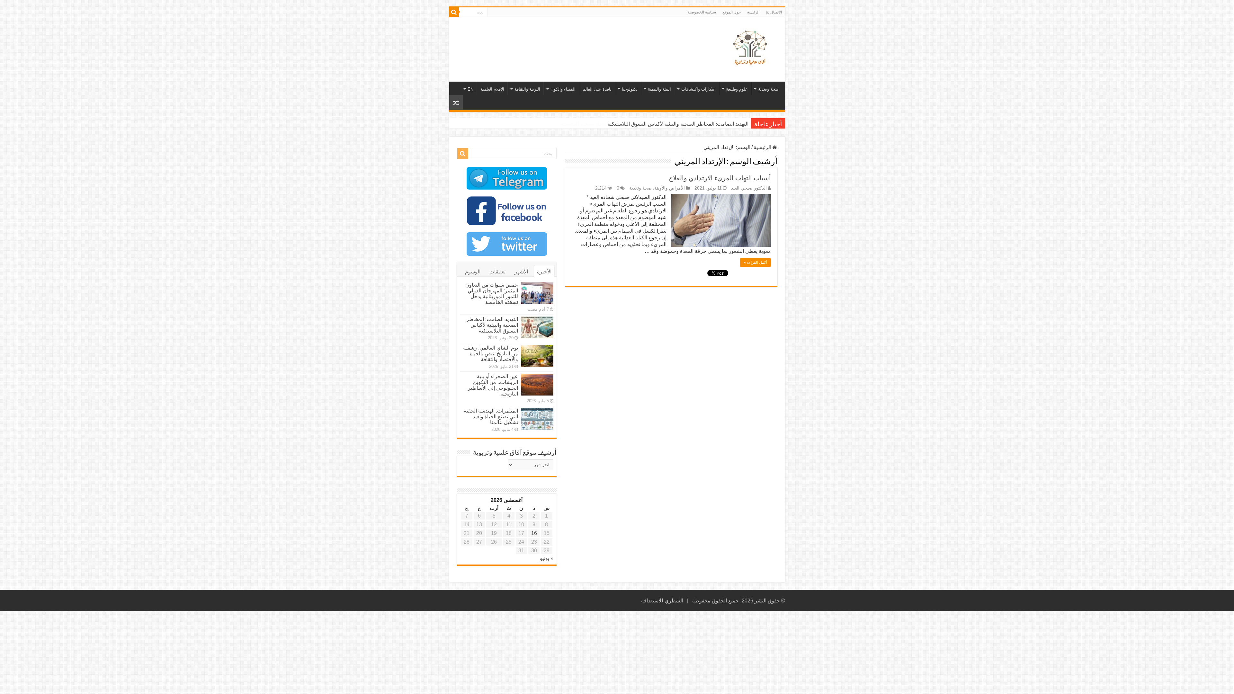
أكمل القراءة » (755, 262)
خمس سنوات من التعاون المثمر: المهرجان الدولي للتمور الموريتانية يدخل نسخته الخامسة (491, 293)
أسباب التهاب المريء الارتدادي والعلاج (720, 178)
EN (470, 89)
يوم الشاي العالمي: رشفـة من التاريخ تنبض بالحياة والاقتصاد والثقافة (490, 353)
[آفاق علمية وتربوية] (751, 48)
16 (534, 533)
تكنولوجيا (630, 89)
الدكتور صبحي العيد (749, 188)
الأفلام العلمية (492, 89)
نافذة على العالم (597, 89)
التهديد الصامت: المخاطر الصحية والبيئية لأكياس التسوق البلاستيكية (677, 124)
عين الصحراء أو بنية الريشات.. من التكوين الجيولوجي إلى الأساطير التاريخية (493, 385)
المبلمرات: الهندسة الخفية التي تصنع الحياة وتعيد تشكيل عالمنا (491, 416)
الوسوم (472, 271)
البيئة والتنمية (659, 89)
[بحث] (454, 12)
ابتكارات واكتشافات (698, 89)
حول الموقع (731, 12)
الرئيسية (763, 147)
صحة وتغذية (768, 89)
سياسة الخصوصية (702, 12)
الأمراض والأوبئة (669, 188)
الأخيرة (544, 271)
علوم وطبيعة (737, 89)
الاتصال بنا (774, 12)
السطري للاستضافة (662, 600)
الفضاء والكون (563, 89)
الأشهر (521, 271)
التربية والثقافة (527, 89)
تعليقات (497, 271)
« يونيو (546, 558)
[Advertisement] (571, 38)
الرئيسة (753, 12)
